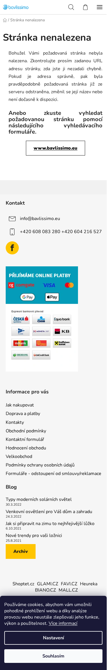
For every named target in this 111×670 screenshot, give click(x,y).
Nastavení (53, 638)
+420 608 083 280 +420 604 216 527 (61, 231)
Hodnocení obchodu (26, 448)
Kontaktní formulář (25, 439)
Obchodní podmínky (26, 431)
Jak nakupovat (20, 405)
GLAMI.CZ (47, 584)
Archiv (20, 551)
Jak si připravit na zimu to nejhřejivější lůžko (50, 523)
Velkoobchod (19, 456)
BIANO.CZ (45, 590)
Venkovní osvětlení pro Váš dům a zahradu (49, 512)
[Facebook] (12, 247)
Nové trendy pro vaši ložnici (34, 535)
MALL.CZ (68, 590)
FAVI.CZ (69, 584)
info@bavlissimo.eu (40, 218)
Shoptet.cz (23, 584)
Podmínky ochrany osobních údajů (40, 465)
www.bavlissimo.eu (55, 148)
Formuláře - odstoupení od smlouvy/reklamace (53, 473)
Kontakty (15, 422)
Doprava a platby (23, 413)
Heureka (88, 584)
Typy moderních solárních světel (39, 499)
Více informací (63, 623)
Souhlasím (53, 656)
